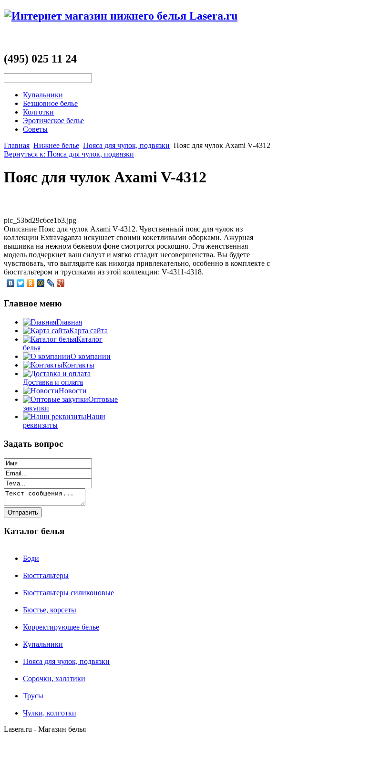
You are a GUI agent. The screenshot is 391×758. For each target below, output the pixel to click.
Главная (17, 145)
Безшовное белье (50, 103)
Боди (31, 558)
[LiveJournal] (51, 283)
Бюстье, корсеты (49, 610)
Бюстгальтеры (46, 575)
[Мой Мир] (41, 283)
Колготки (38, 112)
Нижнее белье (56, 145)
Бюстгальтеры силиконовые (68, 593)
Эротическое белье (53, 120)
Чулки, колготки (49, 713)
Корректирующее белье (61, 627)
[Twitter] (21, 283)
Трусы (33, 696)
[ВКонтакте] (11, 283)
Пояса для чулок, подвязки (126, 145)
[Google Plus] (61, 283)
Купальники (43, 95)
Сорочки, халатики (54, 678)
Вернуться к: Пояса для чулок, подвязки (69, 154)
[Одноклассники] (31, 283)
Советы (35, 129)
